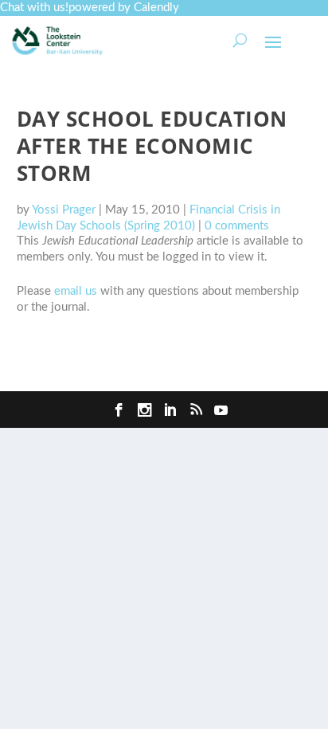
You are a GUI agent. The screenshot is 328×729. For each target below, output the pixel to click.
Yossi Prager (64, 210)
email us (75, 291)
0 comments (237, 226)
